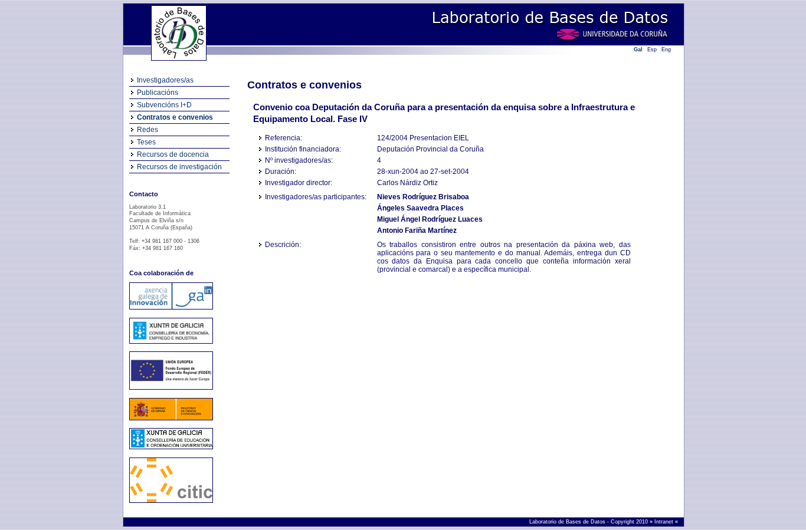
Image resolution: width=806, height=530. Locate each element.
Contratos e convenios (175, 117)
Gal (638, 49)
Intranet (664, 522)
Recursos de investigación (179, 167)
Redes (147, 130)
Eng (666, 49)
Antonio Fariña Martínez (417, 230)
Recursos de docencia (173, 154)
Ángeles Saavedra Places (420, 208)
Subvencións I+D (164, 105)
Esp (652, 49)
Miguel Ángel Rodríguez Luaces (430, 219)
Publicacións (157, 92)
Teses (146, 142)
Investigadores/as (165, 80)
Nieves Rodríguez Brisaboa (423, 197)
